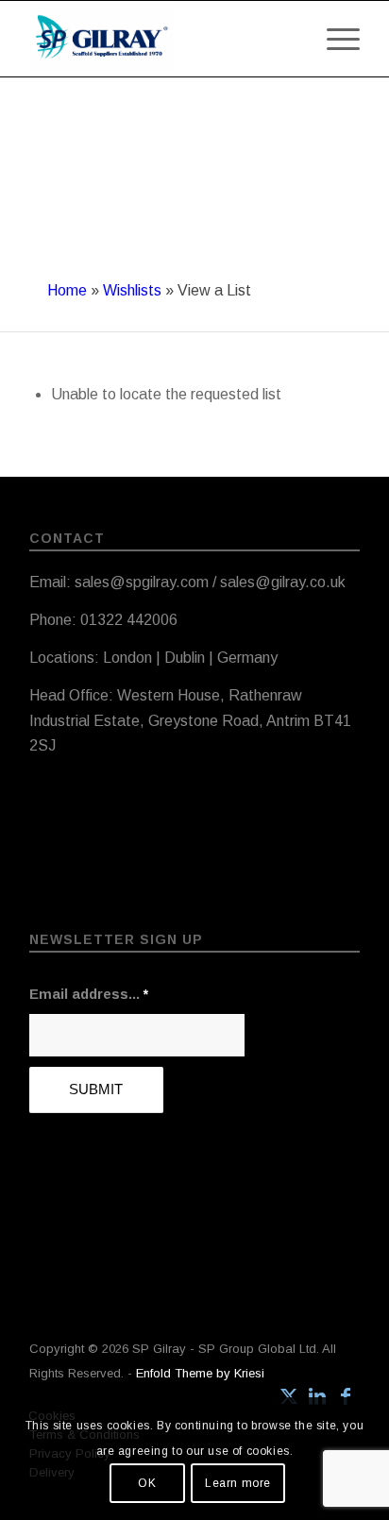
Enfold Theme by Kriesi (200, 1373)
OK (147, 1483)
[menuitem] (334, 20)
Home (67, 290)
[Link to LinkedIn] (317, 1396)
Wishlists (132, 290)
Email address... (88, 994)
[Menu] (334, 20)
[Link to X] (289, 1396)
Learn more (238, 1483)
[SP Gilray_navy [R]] (161, 38)
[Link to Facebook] (345, 1396)
